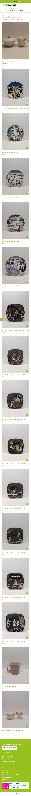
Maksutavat (5, 770)
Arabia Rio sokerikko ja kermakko (12, 731)
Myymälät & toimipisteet (8, 761)
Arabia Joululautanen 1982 (10, 286)
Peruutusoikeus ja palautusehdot (10, 775)
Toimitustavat (5, 772)
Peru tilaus (5, 779)
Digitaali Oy (18, 793)
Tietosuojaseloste (7, 777)
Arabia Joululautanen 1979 (10, 152)
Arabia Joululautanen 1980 (10, 197)
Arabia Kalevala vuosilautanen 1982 (13, 419)
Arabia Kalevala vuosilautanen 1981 (13, 375)
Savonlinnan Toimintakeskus (9, 759)
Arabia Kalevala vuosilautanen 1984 (13, 508)
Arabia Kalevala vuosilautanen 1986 (13, 597)
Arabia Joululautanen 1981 (10, 241)
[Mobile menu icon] (27, 4)
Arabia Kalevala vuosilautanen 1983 (13, 464)
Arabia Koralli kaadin (9, 686)
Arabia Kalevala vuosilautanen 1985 (13, 553)
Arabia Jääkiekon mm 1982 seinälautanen (15, 108)
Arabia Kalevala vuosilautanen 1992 (13, 642)
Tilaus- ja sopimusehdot (8, 767)
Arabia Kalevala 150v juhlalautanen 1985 (15, 330)
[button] (27, 57)
